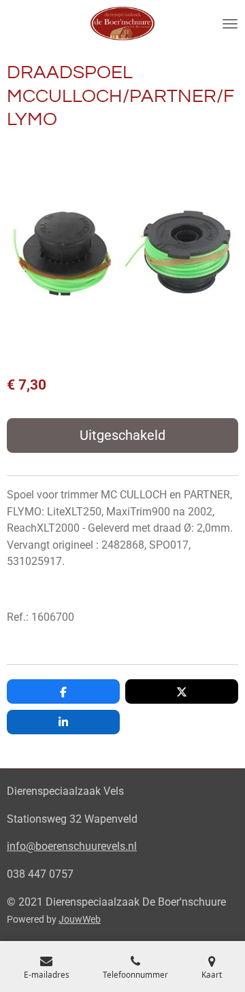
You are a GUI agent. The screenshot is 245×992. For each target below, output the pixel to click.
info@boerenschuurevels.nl (72, 846)
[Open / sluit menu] (230, 24)
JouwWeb (80, 919)
